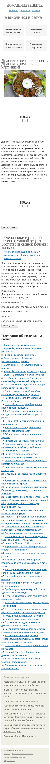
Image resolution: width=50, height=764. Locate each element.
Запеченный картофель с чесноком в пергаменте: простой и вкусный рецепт (22, 445)
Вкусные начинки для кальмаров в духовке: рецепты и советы (21, 624)
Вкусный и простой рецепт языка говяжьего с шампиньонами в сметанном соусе (24, 693)
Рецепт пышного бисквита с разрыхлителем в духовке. (16, 360)
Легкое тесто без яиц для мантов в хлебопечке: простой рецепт (21, 429)
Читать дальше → (10, 227)
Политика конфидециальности (14, 757)
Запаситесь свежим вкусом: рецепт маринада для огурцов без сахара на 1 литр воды (24, 563)
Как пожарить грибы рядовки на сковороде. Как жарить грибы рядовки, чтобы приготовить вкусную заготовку (24, 639)
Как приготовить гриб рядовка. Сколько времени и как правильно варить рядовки (23, 630)
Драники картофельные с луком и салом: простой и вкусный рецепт (24, 482)
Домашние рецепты (25, 5)
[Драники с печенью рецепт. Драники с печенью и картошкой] (25, 83)
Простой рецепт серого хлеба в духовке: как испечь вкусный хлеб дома (24, 538)
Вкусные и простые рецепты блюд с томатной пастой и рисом (21, 660)
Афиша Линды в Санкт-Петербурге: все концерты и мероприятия (23, 548)
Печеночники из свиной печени (13, 31)
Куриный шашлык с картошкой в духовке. (25, 371)
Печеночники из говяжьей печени (13, 46)
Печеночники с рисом (37, 31)
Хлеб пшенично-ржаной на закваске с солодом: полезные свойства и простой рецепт (22, 414)
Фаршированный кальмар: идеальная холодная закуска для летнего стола (22, 617)
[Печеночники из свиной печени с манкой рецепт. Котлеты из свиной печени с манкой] (25, 255)
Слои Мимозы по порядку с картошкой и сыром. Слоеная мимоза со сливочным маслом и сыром (24, 728)
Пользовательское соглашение (22, 754)
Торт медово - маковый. (17, 450)
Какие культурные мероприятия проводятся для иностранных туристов (21, 455)
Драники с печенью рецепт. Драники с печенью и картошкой (24, 63)
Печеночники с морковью (37, 46)
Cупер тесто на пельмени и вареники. (24, 533)
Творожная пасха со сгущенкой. (20, 345)
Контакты (7, 754)
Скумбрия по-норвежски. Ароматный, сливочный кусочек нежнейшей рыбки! (21, 379)
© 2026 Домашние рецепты (13, 750)
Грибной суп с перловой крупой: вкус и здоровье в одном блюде (23, 591)
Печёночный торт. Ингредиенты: (20, 736)
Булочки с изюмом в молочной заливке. (24, 374)
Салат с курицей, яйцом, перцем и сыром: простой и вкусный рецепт (24, 386)
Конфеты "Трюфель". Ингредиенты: (23, 543)
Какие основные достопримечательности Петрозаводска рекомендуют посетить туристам (24, 490)
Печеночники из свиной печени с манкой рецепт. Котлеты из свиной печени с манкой (24, 242)
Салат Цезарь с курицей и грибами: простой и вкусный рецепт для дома (21, 393)
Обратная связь (9, 761)
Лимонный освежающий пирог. (20, 354)
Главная (13, 10)
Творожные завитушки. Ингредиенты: (24, 440)
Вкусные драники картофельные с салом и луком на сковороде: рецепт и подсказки (24, 610)
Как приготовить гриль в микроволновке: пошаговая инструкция (24, 511)
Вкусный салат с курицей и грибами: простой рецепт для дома (21, 406)
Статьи (36, 10)
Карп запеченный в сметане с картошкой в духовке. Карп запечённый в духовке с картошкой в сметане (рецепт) (24, 717)
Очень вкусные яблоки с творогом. (21, 701)
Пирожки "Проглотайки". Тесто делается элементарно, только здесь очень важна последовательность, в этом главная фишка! (24, 520)
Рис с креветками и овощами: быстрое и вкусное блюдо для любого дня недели (24, 571)
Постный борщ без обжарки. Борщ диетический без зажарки (21, 653)
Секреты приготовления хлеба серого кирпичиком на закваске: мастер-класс (22, 528)
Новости (25, 10)
